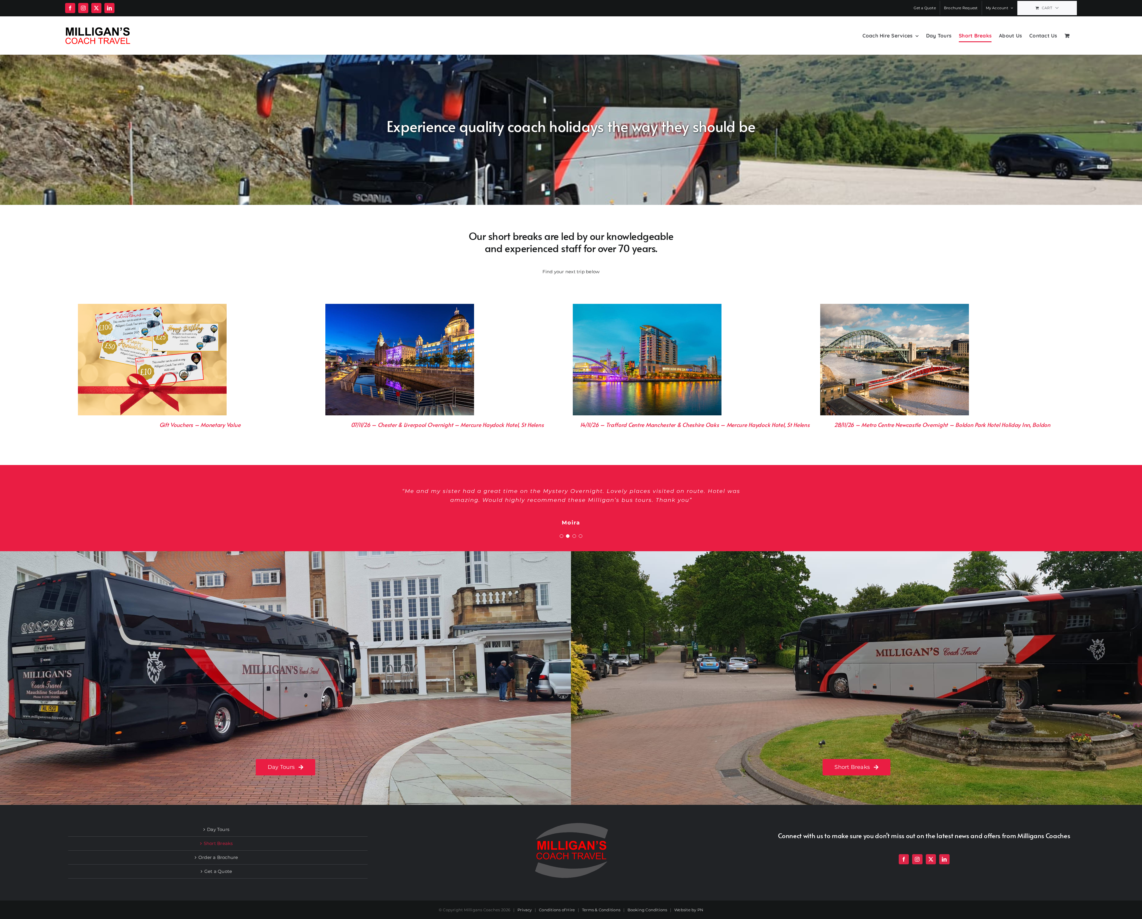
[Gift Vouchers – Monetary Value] (152, 307)
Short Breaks (218, 843)
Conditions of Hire (557, 909)
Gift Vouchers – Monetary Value (199, 424)
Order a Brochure (218, 857)
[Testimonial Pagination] (561, 536)
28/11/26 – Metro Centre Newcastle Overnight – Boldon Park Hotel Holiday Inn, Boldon (942, 424)
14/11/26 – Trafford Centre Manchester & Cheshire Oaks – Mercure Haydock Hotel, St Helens (695, 424)
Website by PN (688, 909)
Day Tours (218, 829)
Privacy (524, 909)
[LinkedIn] (944, 859)
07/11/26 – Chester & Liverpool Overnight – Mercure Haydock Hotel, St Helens (447, 424)
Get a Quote (218, 871)
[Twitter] (931, 859)
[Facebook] (904, 859)
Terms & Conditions (601, 909)
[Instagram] (917, 859)
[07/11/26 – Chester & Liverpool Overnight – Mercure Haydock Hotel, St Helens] (399, 307)
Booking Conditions (647, 909)
